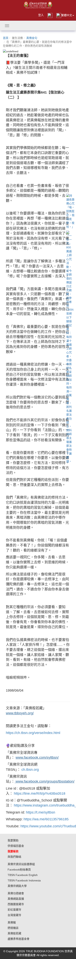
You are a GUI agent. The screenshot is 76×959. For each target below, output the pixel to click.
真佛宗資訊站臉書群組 (21, 864)
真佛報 (12, 922)
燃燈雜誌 (13, 927)
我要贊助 (13, 840)
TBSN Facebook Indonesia (24, 880)
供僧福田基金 (16, 845)
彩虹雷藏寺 (14, 909)
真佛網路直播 (16, 898)
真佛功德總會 (16, 893)
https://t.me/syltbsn (40, 812)
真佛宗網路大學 (17, 885)
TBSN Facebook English (23, 875)
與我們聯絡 (14, 856)
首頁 (5, 37)
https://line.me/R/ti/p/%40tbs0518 (39, 793)
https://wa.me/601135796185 (46, 819)
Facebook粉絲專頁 (19, 869)
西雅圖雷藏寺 (16, 904)
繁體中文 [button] (66, 15)
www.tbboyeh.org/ (20, 713)
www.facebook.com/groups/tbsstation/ (44, 781)
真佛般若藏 (14, 933)
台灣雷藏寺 (14, 915)
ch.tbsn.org (30, 770)
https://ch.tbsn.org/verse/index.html (33, 733)
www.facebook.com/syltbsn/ (37, 757)
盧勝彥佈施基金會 (18, 938)
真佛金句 (31, 37)
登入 (41, 15)
